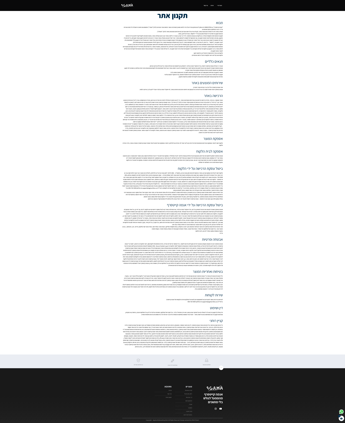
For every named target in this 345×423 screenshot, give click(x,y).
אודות (212, 5)
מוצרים (220, 5)
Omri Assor (195, 420)
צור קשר (206, 5)
